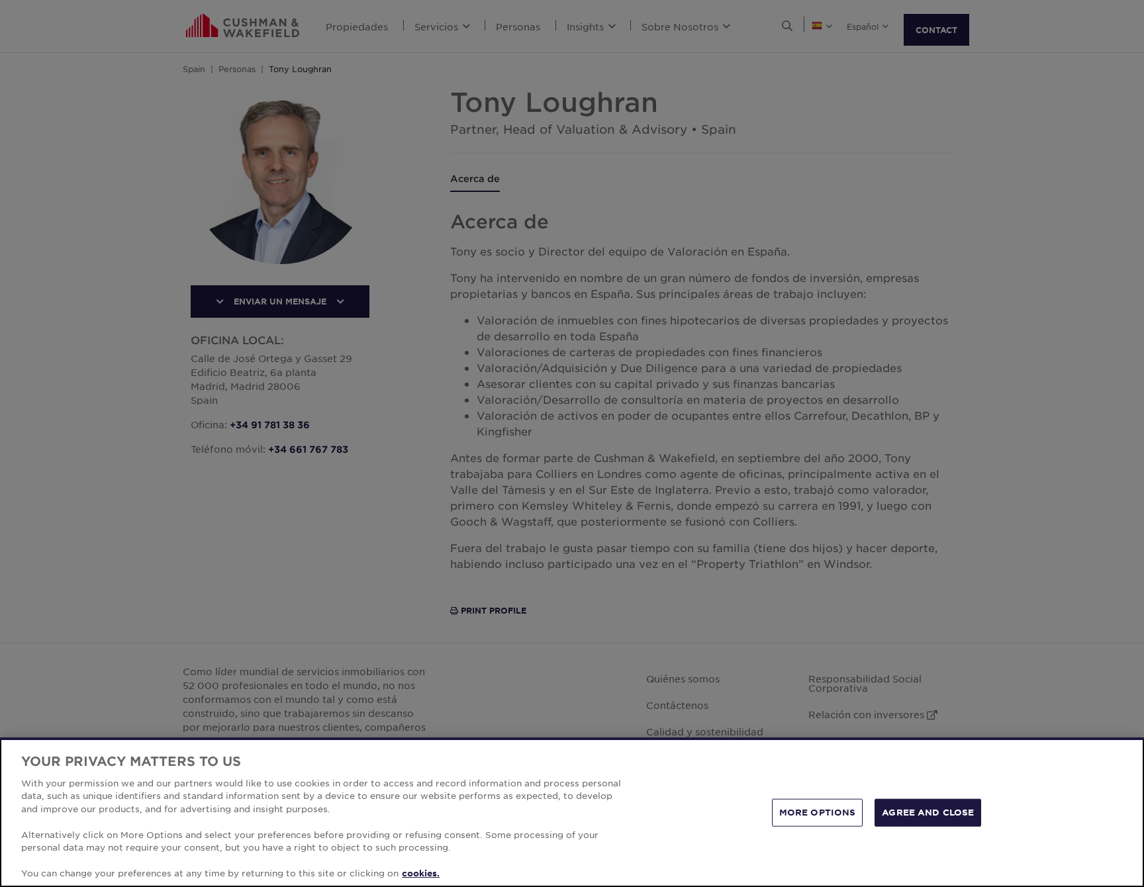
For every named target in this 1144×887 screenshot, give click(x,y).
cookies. (421, 873)
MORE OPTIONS (817, 812)
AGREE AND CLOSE (928, 812)
